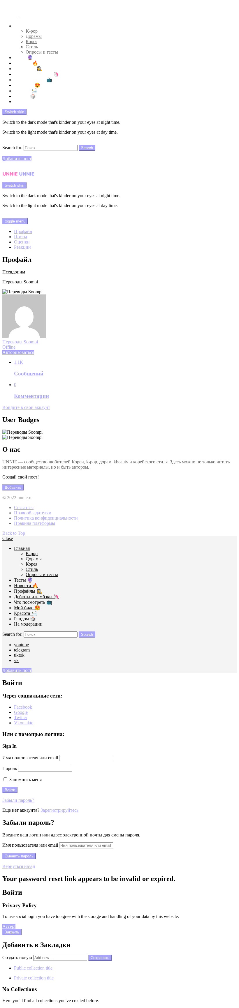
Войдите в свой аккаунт (26, 407)
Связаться (24, 507)
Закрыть (12, 932)
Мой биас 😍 (27, 85)
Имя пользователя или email (30, 757)
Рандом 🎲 (25, 96)
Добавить (13, 487)
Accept (8, 926)
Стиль (32, 46)
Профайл (23, 231)
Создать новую (17, 957)
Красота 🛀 (25, 90)
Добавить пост (16, 158)
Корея (31, 41)
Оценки (22, 241)
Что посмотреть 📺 (33, 79)
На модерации (28, 101)
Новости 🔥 (26, 63)
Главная (22, 25)
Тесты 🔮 (23, 57)
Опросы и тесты (42, 52)
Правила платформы (34, 523)
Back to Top (13, 533)
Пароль (9, 768)
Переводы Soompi (20, 344)
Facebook (23, 707)
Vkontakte (23, 722)
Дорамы (34, 36)
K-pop (32, 31)
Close (7, 538)
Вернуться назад (18, 866)
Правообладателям (32, 512)
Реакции (22, 247)
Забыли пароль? (18, 800)
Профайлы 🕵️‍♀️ (28, 68)
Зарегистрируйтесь (59, 810)
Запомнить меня (25, 779)
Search (87, 148)
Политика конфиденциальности (46, 518)
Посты (20, 236)
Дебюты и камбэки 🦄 (36, 74)
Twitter (20, 717)
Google (21, 712)
